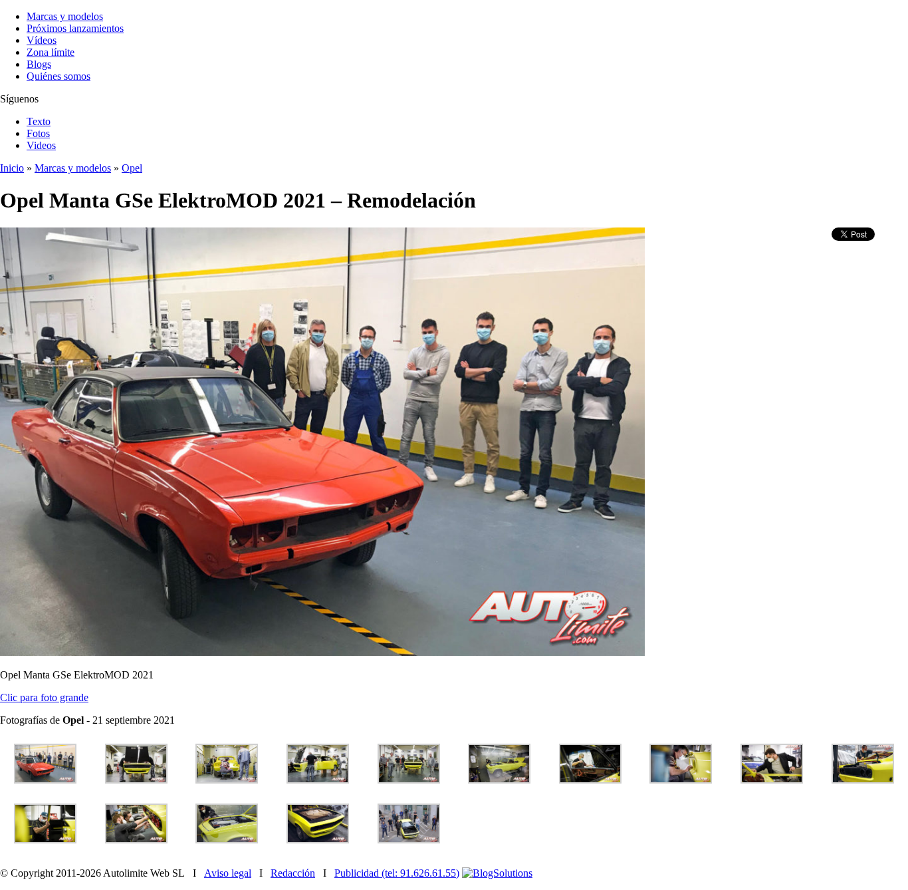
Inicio (12, 168)
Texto (39, 121)
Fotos (38, 133)
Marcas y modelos (65, 16)
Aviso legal (227, 873)
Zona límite (50, 52)
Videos (41, 145)
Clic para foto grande (44, 697)
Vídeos (42, 40)
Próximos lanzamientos (75, 28)
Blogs (39, 64)
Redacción (293, 873)
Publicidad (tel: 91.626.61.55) (396, 873)
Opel (132, 168)
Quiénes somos (58, 76)
